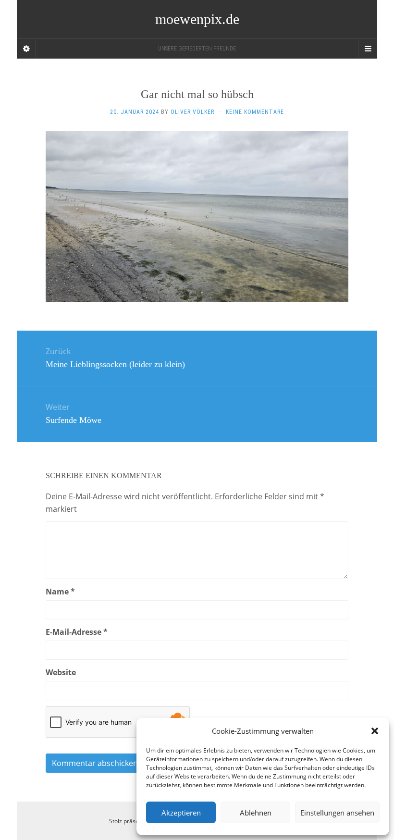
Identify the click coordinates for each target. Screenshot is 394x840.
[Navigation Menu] (367, 48)
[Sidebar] (26, 48)
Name (60, 591)
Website (61, 672)
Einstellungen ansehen (337, 812)
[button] (375, 731)
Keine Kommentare (255, 112)
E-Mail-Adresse (77, 632)
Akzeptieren (181, 812)
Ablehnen (255, 812)
